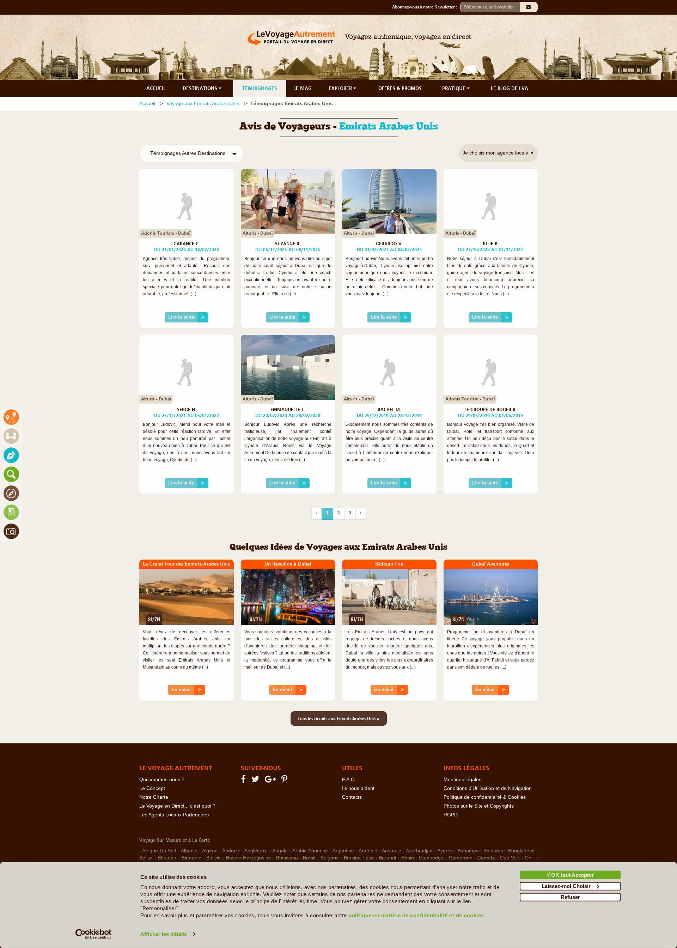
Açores (445, 850)
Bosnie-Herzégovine (248, 858)
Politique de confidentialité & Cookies (485, 797)
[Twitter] (256, 780)
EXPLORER (341, 88)
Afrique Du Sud (159, 850)
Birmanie (191, 858)
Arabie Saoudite (310, 850)
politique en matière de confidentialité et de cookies (416, 915)
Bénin (407, 858)
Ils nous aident (358, 788)
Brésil (309, 858)
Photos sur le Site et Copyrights (479, 806)
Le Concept (152, 788)
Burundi (387, 858)
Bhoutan (167, 858)
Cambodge (431, 858)
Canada (486, 858)
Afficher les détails (163, 934)
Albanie (189, 850)
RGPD (451, 814)
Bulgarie (330, 858)
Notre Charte (153, 797)
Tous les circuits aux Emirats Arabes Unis (339, 718)
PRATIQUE (454, 88)
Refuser (570, 897)
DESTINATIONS (201, 88)
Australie (391, 850)
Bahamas (467, 850)
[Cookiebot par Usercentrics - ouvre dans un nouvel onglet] (93, 934)
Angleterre (256, 850)
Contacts (352, 797)
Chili (530, 858)
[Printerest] (285, 780)
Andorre (231, 850)
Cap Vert (510, 858)
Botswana (287, 858)
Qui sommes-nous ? (161, 779)
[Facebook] (244, 780)
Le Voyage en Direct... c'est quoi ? (177, 806)
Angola (280, 850)
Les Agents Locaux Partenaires (174, 814)
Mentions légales (462, 779)
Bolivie (213, 858)
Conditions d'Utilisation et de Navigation (488, 788)
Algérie (210, 850)
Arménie (368, 850)
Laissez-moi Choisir (566, 886)
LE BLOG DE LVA (509, 88)
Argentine (343, 850)
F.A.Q (348, 779)
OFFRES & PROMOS (400, 88)
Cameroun (460, 858)
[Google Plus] (271, 780)
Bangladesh (521, 850)
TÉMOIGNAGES (259, 88)
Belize (146, 858)
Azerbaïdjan (419, 850)
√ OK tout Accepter (570, 875)
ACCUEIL (156, 88)
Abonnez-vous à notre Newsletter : (426, 7)
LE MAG (302, 88)
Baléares (493, 850)
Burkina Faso (359, 858)
